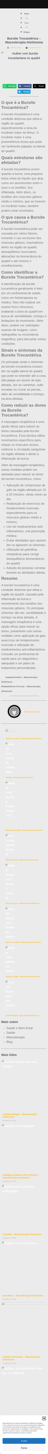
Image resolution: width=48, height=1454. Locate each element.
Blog (9, 1042)
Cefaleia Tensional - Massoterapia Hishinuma (23, 739)
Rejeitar (24, 1448)
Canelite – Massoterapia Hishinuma (22, 1234)
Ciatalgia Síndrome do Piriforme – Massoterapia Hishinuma (21, 1176)
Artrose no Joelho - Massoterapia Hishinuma (23, 942)
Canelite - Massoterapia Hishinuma (19, 777)
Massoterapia (15, 1037)
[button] (44, 1418)
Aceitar (24, 1441)
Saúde (10, 1032)
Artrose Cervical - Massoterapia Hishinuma (22, 903)
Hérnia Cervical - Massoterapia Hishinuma (22, 860)
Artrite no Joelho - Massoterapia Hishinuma (23, 977)
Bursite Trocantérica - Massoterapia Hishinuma (24, 830)
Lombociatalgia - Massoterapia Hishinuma (22, 1015)
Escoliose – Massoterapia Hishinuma (23, 1295)
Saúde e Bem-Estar (19, 1028)
